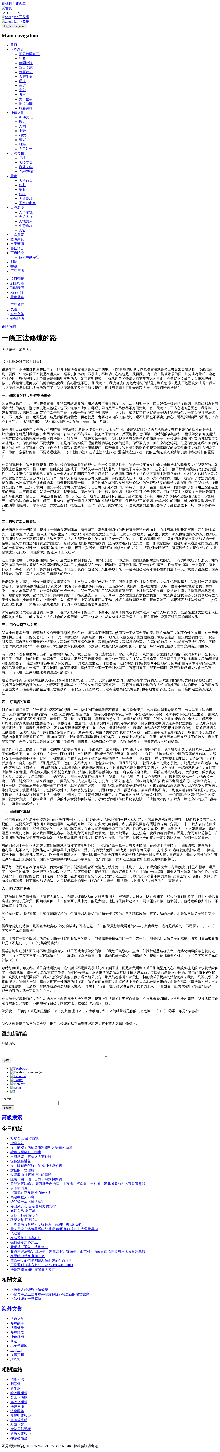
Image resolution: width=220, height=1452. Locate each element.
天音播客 (17, 297)
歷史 (22, 122)
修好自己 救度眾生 (24, 1211)
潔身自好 (17, 1143)
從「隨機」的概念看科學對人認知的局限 (41, 1147)
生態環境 (26, 226)
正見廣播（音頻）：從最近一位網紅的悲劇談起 (46, 1224)
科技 (22, 135)
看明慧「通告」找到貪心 (29, 1247)
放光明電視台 (20, 1415)
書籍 (13, 266)
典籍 (22, 144)
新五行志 (26, 72)
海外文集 (26, 167)
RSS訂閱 (16, 292)
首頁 (13, 45)
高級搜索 (12, 1117)
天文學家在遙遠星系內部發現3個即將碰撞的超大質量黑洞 (54, 1229)
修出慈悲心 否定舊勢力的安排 (33, 1206)
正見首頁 (17, 305)
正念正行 (17, 1350)
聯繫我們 (17, 288)
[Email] (16, 1088)
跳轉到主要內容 (14, 4)
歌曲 (22, 185)
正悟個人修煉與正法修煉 (29, 1289)
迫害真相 (17, 1355)
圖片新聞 (26, 103)
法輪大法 (17, 1379)
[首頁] (7, 8)
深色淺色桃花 (20, 1161)
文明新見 (17, 239)
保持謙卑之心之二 (24, 1242)
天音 (13, 176)
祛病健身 (17, 1328)
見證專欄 (26, 171)
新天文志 (26, 67)
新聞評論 (26, 63)
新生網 (15, 1388)
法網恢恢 (17, 1406)
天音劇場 (26, 198)
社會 (22, 58)
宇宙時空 (17, 253)
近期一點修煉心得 (24, 1215)
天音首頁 (26, 180)
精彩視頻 (26, 108)
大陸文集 (26, 162)
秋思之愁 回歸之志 (24, 1220)
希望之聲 (17, 1424)
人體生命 (26, 76)
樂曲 (22, 189)
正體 (5, 326)
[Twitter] (16, 1080)
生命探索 (17, 235)
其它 (22, 230)
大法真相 (17, 153)
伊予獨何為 (19, 1188)
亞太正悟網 (19, 1397)
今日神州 (26, 149)
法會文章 (17, 1318)
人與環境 (17, 207)
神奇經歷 (17, 1337)
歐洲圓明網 (19, 1393)
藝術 (22, 85)
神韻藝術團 (19, 1438)
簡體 (12, 326)
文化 (22, 90)
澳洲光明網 (19, 1402)
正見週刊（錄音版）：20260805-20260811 (41, 1265)
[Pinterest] (17, 1084)
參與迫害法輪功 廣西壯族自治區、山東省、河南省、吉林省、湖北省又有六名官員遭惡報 (77, 1184)
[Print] (15, 1091)
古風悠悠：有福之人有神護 (31, 1156)
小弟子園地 (19, 1346)
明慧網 (15, 1384)
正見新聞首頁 (29, 54)
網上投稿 (17, 283)
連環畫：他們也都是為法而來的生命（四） (43, 1260)
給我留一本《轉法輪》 (27, 1202)
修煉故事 (17, 1323)
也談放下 (17, 1233)
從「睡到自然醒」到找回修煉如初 (36, 1165)
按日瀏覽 (17, 279)
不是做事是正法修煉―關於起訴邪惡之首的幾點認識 (49, 1294)
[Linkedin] (18, 1076)
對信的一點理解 (22, 1170)
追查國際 (17, 1411)
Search (6, 1099)
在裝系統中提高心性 (25, 1238)
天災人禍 (26, 216)
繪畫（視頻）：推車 (25, 1152)
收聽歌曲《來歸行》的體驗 (31, 1174)
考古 (22, 94)
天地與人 (26, 221)
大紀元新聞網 (20, 1429)
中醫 (22, 131)
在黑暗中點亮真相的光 (27, 1256)
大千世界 (26, 99)
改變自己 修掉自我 (24, 1138)
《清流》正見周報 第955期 (30, 1193)
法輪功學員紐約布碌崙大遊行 (32, 1269)
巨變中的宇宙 (29, 257)
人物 (22, 126)
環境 (22, 81)
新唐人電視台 (20, 1433)
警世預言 (17, 248)
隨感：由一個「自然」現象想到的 (36, 1179)
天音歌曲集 (27, 203)
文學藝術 (17, 244)
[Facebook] (18, 1068)
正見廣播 (17, 271)
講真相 (15, 1359)
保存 (6, 1060)
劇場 (13, 262)
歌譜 (22, 194)
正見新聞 (17, 49)
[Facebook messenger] (26, 1072)
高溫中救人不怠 (22, 1197)
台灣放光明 (19, 1420)
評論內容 (8, 1043)
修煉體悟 (17, 318)
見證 (22, 158)
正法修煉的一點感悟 (25, 1298)
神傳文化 (17, 113)
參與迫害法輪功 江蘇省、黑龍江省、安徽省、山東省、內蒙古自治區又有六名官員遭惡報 (77, 1251)
